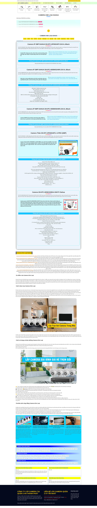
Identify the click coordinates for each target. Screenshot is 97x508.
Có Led (25, 38)
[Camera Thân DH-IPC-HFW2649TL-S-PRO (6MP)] (68, 147)
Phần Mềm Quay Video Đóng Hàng (56, 478)
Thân (55, 38)
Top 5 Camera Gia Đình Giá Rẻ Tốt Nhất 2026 (58, 467)
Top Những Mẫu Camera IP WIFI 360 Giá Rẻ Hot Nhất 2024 (23, 427)
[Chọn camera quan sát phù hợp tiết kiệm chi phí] (78, 9)
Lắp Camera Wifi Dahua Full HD (63, 455)
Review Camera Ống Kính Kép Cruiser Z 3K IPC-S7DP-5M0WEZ (40, 427)
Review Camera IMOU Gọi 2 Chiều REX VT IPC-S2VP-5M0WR (73, 427)
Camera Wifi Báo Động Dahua (36, 455)
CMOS (68, 38)
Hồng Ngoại (44, 38)
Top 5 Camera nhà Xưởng (33, 448)
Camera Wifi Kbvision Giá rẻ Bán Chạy (49, 455)
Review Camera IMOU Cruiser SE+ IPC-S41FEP (56, 427)
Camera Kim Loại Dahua (48, 15)
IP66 (32, 38)
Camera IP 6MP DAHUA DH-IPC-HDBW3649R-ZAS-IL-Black (28, 26)
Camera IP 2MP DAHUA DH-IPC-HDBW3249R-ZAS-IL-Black (28, 24)
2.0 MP (59, 38)
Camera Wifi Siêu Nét (61, 458)
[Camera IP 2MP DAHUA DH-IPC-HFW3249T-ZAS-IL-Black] (63, 53)
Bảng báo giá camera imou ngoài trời (70, 448)
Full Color (39, 38)
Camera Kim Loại (20, 40)
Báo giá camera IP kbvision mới (22, 448)
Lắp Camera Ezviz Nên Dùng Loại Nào (24, 467)
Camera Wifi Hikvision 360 (39, 458)
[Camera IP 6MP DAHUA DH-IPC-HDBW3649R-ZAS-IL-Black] (62, 117)
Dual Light (51, 38)
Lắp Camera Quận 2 (23, 3)
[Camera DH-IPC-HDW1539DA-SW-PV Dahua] (71, 204)
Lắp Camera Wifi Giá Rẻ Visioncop (50, 458)
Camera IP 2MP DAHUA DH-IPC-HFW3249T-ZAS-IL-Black (27, 21)
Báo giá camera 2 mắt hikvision (57, 448)
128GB (28, 38)
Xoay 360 (72, 38)
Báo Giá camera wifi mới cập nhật (45, 448)
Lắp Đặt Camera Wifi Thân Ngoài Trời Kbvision (25, 458)
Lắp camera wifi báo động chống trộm (23, 455)
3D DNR (35, 38)
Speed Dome (63, 38)
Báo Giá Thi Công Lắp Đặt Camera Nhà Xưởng (26, 478)
